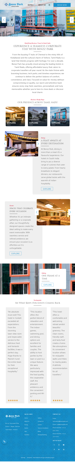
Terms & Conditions (43, 428)
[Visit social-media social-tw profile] (54, 444)
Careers (40, 425)
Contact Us (41, 421)
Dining (26, 425)
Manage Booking (42, 435)
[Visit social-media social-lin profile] (59, 449)
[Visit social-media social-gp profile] (63, 449)
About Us (42, 4)
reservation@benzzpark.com (60, 421)
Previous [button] (4, 144)
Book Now (62, 4)
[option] (15, 116)
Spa (26, 431)
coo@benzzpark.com (62, 424)
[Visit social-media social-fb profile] (54, 449)
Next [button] (38, 144)
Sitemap (23, 457)
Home (26, 418)
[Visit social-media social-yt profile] (63, 444)
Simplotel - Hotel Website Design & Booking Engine (40, 457)
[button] (4, 441)
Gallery (40, 418)
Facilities (27, 435)
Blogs (39, 431)
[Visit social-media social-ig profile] (59, 444)
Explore (11, 122)
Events (26, 428)
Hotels (30, 4)
